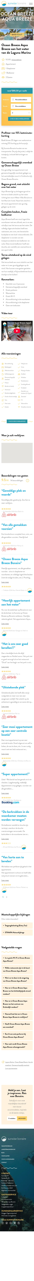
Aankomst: (6, 99)
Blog (2, 1153)
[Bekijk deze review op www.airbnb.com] (8, 514)
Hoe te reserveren (6, 1199)
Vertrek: (5, 106)
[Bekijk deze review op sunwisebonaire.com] (3, 633)
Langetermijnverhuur (8, 1149)
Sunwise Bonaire (13, 3)
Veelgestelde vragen (7, 1204)
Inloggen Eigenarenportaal (9, 1213)
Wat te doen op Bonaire (8, 1202)
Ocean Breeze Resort (21, 1062)
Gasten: (5, 113)
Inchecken (4, 1197)
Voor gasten (5, 1156)
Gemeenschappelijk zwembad (20, 1065)
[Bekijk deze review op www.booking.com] (10, 802)
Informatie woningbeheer (8, 1216)
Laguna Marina (9, 1062)
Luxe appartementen (11, 1068)
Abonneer (22, 1118)
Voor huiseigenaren (7, 1159)
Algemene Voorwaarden (8, 1190)
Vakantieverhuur (6, 1146)
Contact (4, 1162)
